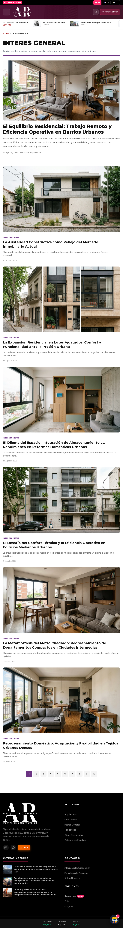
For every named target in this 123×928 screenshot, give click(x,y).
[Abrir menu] (6, 12)
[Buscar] (96, 12)
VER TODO (7, 25)
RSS (26, 847)
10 (94, 773)
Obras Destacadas (73, 835)
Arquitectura (70, 814)
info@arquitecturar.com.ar (77, 868)
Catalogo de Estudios (75, 840)
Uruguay (68, 906)
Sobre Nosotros (72, 878)
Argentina (73, 896)
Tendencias (70, 830)
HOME (6, 33)
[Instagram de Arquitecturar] (6, 847)
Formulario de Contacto (76, 873)
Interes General (72, 824)
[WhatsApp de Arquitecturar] (13, 847)
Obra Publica (70, 819)
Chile (66, 901)
